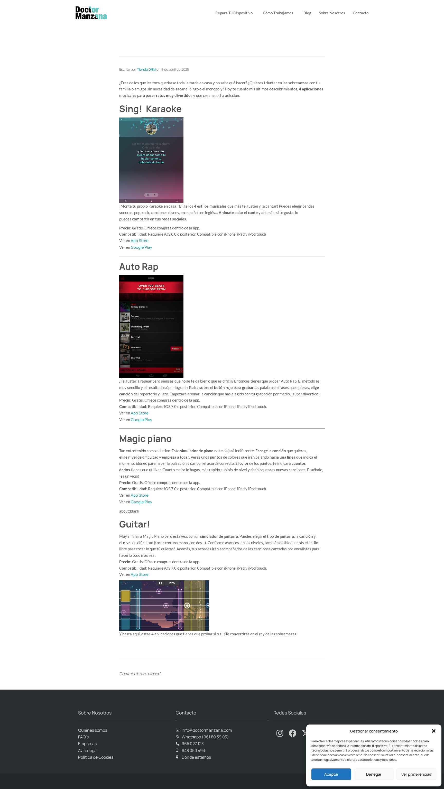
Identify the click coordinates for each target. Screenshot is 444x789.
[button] (433, 731)
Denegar (374, 774)
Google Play (141, 247)
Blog (307, 13)
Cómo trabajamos (278, 13)
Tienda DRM (146, 69)
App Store (140, 240)
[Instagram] (279, 733)
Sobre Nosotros (332, 13)
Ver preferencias (416, 774)
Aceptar (331, 774)
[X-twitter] (305, 733)
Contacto (360, 13)
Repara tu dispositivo (234, 13)
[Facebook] (292, 733)
